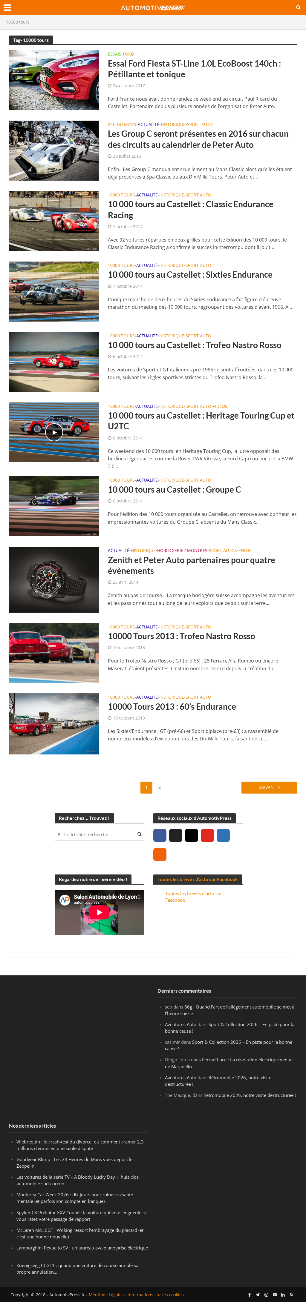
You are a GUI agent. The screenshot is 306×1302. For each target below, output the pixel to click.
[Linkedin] (223, 835)
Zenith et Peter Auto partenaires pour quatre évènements (191, 565)
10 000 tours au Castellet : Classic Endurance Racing (190, 209)
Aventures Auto (180, 1024)
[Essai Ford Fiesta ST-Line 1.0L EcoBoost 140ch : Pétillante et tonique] (54, 79)
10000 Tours (121, 195)
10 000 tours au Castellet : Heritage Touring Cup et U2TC (201, 420)
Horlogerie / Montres (182, 550)
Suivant (267, 787)
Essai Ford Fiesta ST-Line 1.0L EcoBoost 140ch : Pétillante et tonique (194, 68)
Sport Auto (200, 124)
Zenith (243, 550)
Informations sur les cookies (156, 1295)
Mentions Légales (106, 1295)
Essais (114, 54)
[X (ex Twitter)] (175, 835)
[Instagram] (191, 835)
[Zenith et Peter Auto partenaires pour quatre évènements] (54, 579)
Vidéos (220, 406)
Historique (173, 124)
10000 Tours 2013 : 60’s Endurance (172, 706)
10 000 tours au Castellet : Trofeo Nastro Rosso (194, 345)
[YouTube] (207, 835)
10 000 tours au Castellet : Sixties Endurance (190, 274)
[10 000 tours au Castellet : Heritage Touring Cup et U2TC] (54, 431)
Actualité (148, 124)
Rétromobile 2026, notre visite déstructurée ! (250, 1095)
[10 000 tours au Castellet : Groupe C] (54, 505)
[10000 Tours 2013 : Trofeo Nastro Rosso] (54, 652)
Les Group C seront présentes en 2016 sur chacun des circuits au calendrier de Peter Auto (198, 138)
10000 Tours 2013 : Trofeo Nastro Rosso (181, 636)
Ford (128, 54)
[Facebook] (159, 835)
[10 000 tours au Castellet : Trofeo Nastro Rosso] (54, 361)
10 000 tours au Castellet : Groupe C (174, 489)
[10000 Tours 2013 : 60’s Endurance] (54, 723)
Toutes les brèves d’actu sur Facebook (197, 879)
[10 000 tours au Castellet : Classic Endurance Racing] (54, 220)
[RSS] (159, 854)
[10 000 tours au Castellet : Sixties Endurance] (54, 291)
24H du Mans (122, 124)
